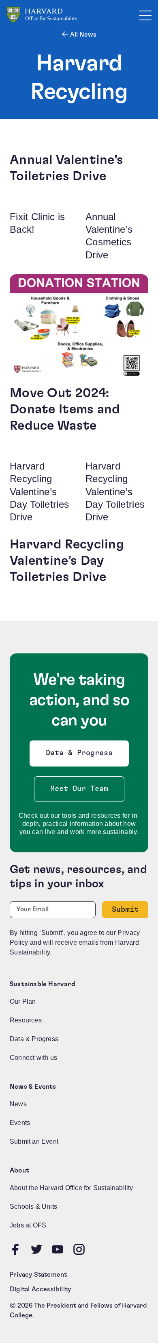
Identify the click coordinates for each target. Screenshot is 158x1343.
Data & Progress (81, 755)
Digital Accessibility (40, 1289)
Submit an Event (34, 1141)
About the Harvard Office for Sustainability (71, 1187)
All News (82, 34)
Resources (26, 1020)
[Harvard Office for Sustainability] (41, 15)
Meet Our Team (79, 789)
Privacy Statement (38, 1274)
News (18, 1104)
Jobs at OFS (28, 1225)
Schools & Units (33, 1206)
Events (20, 1122)
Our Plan (23, 1001)
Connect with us (33, 1057)
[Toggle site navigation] (145, 15)
